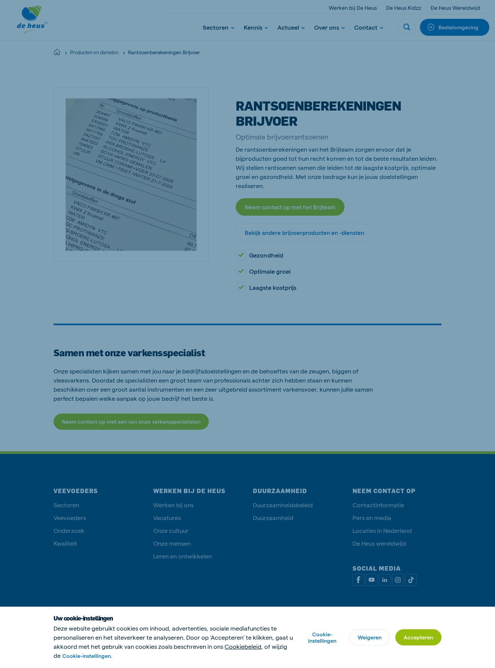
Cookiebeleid (243, 646)
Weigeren (370, 637)
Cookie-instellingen (322, 637)
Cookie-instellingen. (87, 655)
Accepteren (418, 637)
